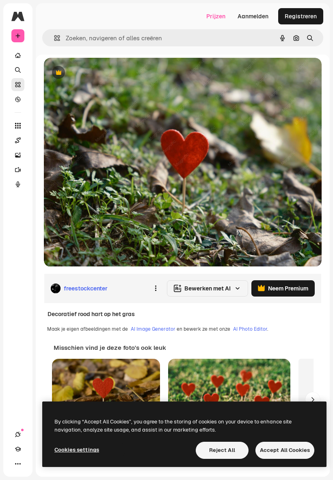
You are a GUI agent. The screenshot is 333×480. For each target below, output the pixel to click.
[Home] (17, 55)
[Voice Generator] (17, 184)
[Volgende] (312, 399)
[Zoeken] (17, 69)
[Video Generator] (17, 169)
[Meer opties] (155, 288)
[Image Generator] (17, 154)
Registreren (301, 16)
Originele (97, 73)
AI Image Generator (153, 329)
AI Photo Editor (250, 329)
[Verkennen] (17, 99)
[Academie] (17, 449)
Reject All (222, 450)
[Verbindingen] (17, 434)
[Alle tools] (17, 125)
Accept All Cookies (285, 450)
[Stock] (17, 84)
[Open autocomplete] (54, 38)
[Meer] (17, 463)
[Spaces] (17, 140)
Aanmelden (253, 16)
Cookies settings (76, 449)
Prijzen (215, 16)
